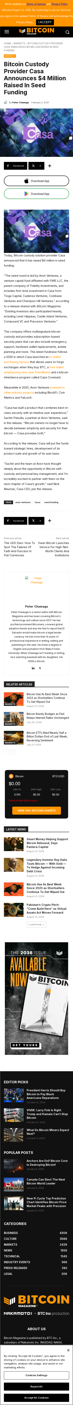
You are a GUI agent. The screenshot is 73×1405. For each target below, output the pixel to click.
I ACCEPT (45, 22)
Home (7, 43)
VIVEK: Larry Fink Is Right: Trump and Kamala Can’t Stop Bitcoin (47, 1113)
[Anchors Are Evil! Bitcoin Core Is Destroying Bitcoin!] (14, 1166)
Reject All (36, 1386)
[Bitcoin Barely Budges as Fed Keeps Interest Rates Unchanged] (14, 719)
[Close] (68, 1350)
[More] (50, 166)
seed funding (51, 502)
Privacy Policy (59, 4)
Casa (37, 502)
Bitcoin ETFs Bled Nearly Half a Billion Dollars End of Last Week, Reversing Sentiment (47, 736)
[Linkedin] (33, 667)
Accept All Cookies (36, 1397)
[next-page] (12, 751)
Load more (35, 924)
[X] (40, 667)
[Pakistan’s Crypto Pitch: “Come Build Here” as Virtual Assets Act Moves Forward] (14, 910)
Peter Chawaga (20, 102)
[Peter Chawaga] (6, 102)
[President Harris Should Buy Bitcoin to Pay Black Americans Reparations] (14, 1095)
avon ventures (23, 502)
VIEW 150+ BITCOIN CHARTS (36, 810)
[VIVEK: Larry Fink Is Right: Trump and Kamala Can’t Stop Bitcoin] (14, 1115)
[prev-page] (6, 751)
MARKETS (19, 43)
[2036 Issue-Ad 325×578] (36, 998)
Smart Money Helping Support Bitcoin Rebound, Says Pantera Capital (47, 842)
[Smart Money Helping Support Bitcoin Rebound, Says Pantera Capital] (14, 844)
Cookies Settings (36, 1375)
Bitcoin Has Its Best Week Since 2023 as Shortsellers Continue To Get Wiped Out (47, 697)
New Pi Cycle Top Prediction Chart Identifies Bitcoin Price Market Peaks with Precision (47, 1202)
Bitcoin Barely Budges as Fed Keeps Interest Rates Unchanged (48, 715)
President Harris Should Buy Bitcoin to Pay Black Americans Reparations (46, 1094)
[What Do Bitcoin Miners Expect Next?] (14, 1135)
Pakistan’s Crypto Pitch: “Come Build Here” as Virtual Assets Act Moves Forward (46, 908)
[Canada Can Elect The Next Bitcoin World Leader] (14, 1184)
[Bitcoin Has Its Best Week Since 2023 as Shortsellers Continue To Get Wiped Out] (14, 699)
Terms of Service (36, 4)
